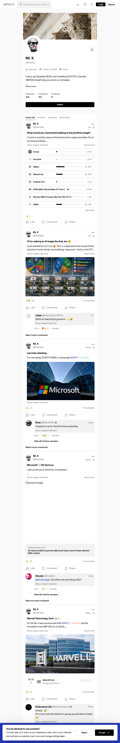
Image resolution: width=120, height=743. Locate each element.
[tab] (30, 118)
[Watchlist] (91, 4)
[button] (33, 44)
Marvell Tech (49, 680)
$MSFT (80, 357)
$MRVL (71, 623)
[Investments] (78, 4)
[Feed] (85, 4)
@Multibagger (43, 579)
